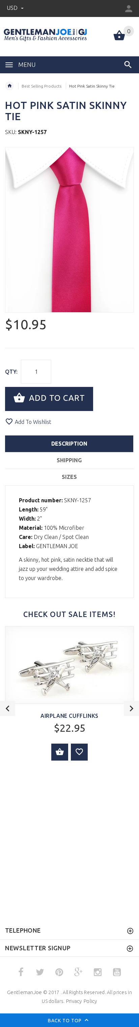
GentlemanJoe (24, 992)
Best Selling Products (41, 86)
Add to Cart (56, 398)
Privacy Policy (81, 1001)
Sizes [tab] (69, 477)
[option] (69, 230)
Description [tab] (69, 444)
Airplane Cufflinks (69, 716)
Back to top (65, 1020)
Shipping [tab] (69, 460)
